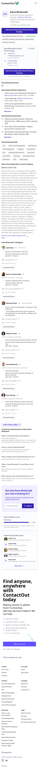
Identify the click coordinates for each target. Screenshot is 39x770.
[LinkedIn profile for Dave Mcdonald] (19, 364)
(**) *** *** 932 (10, 292)
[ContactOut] (10, 3)
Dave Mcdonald (12, 364)
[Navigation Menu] (36, 3)
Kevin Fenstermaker (13, 274)
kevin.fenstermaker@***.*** (14, 289)
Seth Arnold (12, 543)
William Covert (11, 333)
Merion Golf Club (25, 17)
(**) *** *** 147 (10, 413)
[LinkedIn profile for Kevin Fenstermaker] (23, 274)
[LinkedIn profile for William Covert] (19, 333)
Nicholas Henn (11, 303)
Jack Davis (10, 248)
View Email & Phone (8, 267)
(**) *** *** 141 (10, 354)
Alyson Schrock (13, 554)
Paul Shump (10, 395)
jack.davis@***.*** (11, 260)
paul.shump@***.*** (12, 410)
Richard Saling (13, 549)
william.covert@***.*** (12, 350)
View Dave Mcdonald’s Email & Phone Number (19, 72)
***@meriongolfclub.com (16, 56)
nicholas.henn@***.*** (12, 319)
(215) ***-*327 (12, 63)
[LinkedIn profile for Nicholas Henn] (19, 303)
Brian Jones (12, 559)
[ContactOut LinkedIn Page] (3, 760)
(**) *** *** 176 (10, 263)
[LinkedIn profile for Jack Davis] (15, 247)
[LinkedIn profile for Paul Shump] (17, 395)
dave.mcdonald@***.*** (13, 381)
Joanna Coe (12, 538)
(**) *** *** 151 (10, 384)
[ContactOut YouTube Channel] (6, 760)
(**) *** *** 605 (10, 323)
